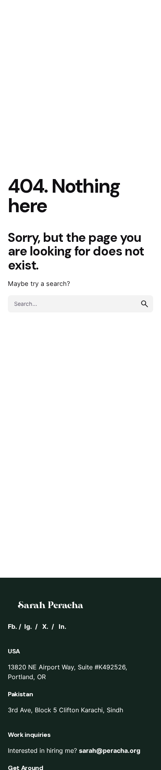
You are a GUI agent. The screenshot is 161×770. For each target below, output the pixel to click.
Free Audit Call (106, 46)
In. (62, 626)
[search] (144, 303)
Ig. (28, 626)
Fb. (12, 626)
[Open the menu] (19, 46)
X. (45, 626)
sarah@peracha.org (109, 750)
